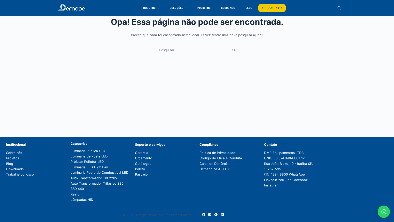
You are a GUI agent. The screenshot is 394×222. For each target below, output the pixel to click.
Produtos (149, 7)
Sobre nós (14, 153)
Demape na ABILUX (214, 169)
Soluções (176, 7)
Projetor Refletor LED (87, 162)
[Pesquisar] (339, 7)
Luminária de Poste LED (89, 156)
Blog (249, 7)
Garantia (141, 153)
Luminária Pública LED (88, 151)
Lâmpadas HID (82, 200)
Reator (76, 194)
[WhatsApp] (216, 214)
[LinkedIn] (222, 214)
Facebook (300, 180)
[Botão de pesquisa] (234, 50)
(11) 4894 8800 (276, 174)
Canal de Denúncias (214, 164)
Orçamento (143, 158)
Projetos (204, 7)
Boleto (140, 169)
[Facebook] (203, 214)
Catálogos (143, 164)
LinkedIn (270, 180)
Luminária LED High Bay (89, 167)
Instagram (271, 185)
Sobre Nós (228, 7)
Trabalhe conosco (20, 174)
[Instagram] (209, 214)
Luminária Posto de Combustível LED (99, 172)
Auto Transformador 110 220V (94, 178)
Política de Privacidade (217, 153)
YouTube (284, 180)
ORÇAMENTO (272, 7)
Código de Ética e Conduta (220, 158)
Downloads (15, 169)
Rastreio (141, 174)
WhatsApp (297, 174)
